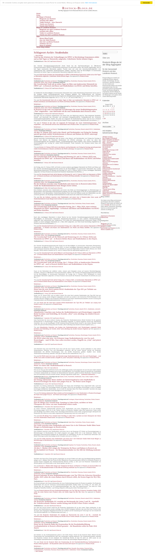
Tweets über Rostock (47, 26)
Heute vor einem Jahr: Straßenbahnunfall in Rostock (53, 365)
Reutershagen (84, 335)
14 (110, 111)
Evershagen (71, 399)
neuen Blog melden (43, 47)
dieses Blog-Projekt (46, 38)
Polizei (84, 203)
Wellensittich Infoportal (109, 192)
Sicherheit (36, 155)
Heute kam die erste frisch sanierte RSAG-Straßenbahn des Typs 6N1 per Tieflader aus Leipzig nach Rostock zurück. (65, 290)
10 (103, 111)
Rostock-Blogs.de (77, 8)
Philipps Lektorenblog (109, 173)
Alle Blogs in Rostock (43, 17)
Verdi (46, 82)
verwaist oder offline (46, 20)
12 (107, 111)
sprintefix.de (106, 186)
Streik (42, 82)
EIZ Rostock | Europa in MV (110, 150)
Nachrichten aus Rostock (50, 81)
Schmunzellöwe (107, 183)
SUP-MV (105, 187)
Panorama (80, 81)
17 (103, 113)
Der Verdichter (107, 147)
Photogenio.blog (107, 174)
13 (109, 111)
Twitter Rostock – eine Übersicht (51, 22)
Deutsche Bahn (88, 548)
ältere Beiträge (38, 55)
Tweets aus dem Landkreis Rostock (52, 35)
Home (38, 13)
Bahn (69, 548)
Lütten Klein (71, 203)
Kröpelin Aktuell (107, 157)
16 (114, 111)
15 (112, 111)
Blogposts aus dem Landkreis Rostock (53, 29)
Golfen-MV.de (106, 151)
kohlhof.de (55, 368)
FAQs (38, 15)
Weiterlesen (38, 79)
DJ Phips (105, 148)
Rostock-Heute (84, 76)
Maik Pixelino (106, 160)
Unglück (91, 376)
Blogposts (104, 223)
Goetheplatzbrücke (39, 549)
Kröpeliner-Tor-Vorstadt (74, 445)
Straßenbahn (37, 82)
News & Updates (45, 45)
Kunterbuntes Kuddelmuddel (111, 158)
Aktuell (61, 376)
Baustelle (74, 548)
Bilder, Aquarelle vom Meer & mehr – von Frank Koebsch (111, 140)
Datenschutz (104, 217)
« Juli (104, 118)
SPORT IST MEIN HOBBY (110, 185)
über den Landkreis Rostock (49, 42)
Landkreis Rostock (106, 225)
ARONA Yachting (107, 137)
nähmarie (105, 163)
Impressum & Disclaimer (108, 216)
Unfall (42, 205)
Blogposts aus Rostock (48, 19)
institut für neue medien (109, 154)
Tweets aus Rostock (47, 24)
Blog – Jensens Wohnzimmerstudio (108, 143)
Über (38, 36)
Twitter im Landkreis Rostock (49, 33)
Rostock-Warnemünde (109, 180)
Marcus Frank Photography (110, 161)
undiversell (106, 190)
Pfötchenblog (106, 167)
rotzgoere (105, 182)
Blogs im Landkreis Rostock (46, 28)
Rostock (46, 376)
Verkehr (50, 82)
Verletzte (36, 378)
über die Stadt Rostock (47, 40)
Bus (69, 81)
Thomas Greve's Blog (109, 189)
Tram (83, 376)
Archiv (65, 376)
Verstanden (146, 3)
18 (105, 113)
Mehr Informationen (91, 3)
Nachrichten (74, 81)
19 (107, 113)
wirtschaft (97, 309)
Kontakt (107, 205)
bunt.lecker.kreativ (108, 145)
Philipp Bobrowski (108, 171)
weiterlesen (84, 374)
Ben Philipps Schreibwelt (110, 138)
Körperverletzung (79, 399)
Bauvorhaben (80, 548)
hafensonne (106, 153)
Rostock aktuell (87, 81)
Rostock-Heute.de (57, 61)
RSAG (94, 81)
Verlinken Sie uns (46, 44)
